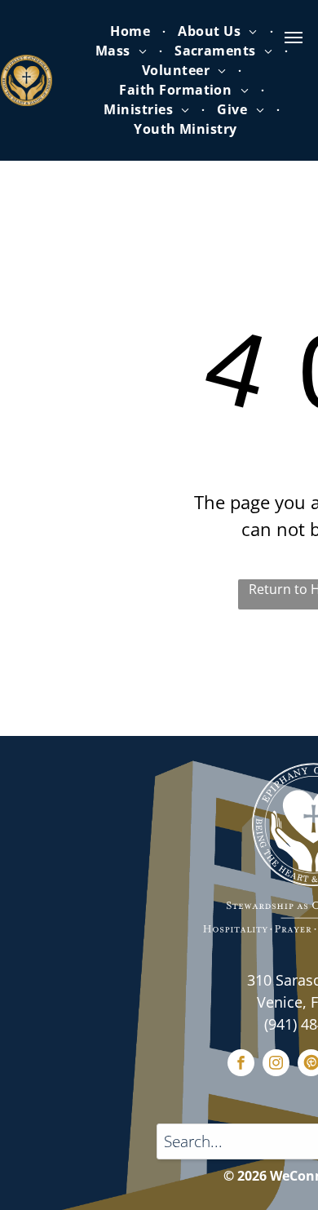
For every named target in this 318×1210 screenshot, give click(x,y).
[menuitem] (132, 31)
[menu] (293, 37)
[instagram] (276, 1064)
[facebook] (240, 1064)
